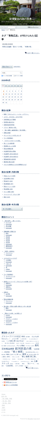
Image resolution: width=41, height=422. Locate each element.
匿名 (7, 308)
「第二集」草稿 (6, 401)
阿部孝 (5, 345)
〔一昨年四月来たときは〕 (6, 359)
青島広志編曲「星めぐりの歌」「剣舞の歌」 (17, 47)
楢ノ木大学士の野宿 (31, 354)
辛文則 (8, 237)
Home (3, 30)
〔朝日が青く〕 (26, 365)
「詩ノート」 (31, 363)
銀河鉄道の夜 (23, 348)
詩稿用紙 (3, 341)
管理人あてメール (11, 382)
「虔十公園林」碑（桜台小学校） (34, 0)
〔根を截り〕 (14, 359)
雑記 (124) (7, 197)
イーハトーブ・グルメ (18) (12, 194)
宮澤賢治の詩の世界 (20, 19)
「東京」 (23, 363)
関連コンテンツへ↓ (33, 27)
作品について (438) (9, 176)
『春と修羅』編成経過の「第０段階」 (15, 130)
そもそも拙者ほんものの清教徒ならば (15, 164)
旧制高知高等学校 (9, 125)
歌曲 (3, 405)
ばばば (8, 315)
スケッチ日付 (19, 366)
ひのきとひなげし (11, 345)
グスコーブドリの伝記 (11, 336)
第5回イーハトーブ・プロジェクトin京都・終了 (18, 281)
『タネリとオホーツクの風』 (12, 140)
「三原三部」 (17, 363)
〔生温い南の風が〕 (20, 359)
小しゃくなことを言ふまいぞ (12, 135)
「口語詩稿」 (9, 366)
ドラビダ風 (27, 359)
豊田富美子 (9, 246)
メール (3, 412)
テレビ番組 (20, 346)
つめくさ (8, 264)
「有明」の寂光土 (9, 251)
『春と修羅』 (17, 351)
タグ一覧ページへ (33, 53)
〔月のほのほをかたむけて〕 (25, 361)
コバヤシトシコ (10, 276)
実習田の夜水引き (9, 122)
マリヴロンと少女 (29, 345)
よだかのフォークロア (10, 258)
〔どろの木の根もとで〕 (15, 361)
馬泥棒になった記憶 (10, 146)
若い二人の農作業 (9, 143)
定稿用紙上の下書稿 (10, 119)
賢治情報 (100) (8, 189)
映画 (23, 336)
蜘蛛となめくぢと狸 (12, 354)
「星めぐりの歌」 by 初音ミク (13, 313)
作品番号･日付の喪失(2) (11, 154)
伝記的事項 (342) (9, 178)
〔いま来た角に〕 (23, 338)
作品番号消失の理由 (10, 151)
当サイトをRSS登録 (12, 385)
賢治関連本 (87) (8, 184)
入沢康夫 (8, 260)
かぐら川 (8, 222)
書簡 (24, 354)
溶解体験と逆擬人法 (10, 231)
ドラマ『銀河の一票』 (10, 127)
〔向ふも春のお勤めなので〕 (34, 338)
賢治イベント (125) (9, 186)
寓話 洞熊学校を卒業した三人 (32, 352)
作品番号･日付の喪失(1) (11, 156)
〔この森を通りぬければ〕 (15, 341)
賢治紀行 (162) (8, 181)
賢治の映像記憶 (8, 148)
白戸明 (8, 294)
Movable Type (34, 419)
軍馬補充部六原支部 (10, 159)
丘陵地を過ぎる (33, 359)
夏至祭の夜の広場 (9, 162)
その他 (3, 410)
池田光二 (8, 283)
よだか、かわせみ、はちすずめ (13, 117)
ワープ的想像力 (8, 138)
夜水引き (17, 343)
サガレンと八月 (15, 356)
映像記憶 (11, 363)
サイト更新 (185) (9, 192)
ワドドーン (9, 253)
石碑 (3, 407)
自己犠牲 (28, 336)
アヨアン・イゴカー (12, 319)
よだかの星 (15, 339)
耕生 (7, 233)
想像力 (20, 354)
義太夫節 (3, 354)
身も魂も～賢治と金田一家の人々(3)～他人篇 (17, 306)
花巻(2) (6, 292)
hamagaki (9, 224)
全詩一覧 (4, 396)
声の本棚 (8, 226)
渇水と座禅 (22, 343)
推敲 (32, 361)
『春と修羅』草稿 (6, 398)
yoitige (8, 269)
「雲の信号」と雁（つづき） (12, 221)
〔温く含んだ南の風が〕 (10, 343)
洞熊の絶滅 (7, 133)
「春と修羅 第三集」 (29, 356)
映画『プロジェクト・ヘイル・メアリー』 (16, 114)
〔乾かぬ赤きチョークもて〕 (30, 343)
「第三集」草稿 (6, 403)
